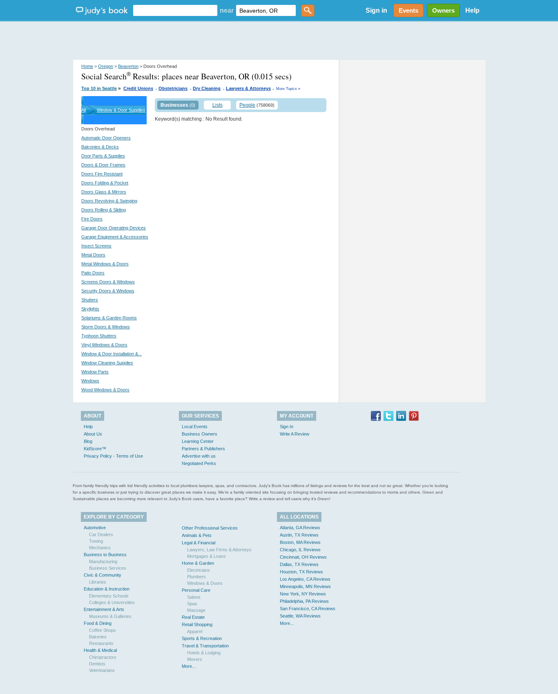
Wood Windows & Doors (105, 389)
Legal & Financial (198, 542)
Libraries (97, 581)
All (83, 110)
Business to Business (105, 554)
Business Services (107, 568)
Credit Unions (138, 88)
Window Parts (95, 371)
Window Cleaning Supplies (107, 362)
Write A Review (294, 433)
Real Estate (193, 617)
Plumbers (196, 576)
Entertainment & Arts (104, 609)
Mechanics (100, 547)
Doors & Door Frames (103, 164)
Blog (88, 441)
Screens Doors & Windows (108, 281)
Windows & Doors (205, 583)
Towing (96, 541)
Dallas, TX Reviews (299, 564)
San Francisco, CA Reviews (307, 608)
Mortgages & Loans (206, 556)
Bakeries (98, 636)
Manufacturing (103, 561)
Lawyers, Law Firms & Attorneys (219, 549)
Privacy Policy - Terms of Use (113, 456)
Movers (194, 659)
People (247, 105)
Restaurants (101, 643)
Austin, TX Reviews (299, 534)
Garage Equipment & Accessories (114, 236)
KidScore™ (95, 448)
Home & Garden (198, 563)
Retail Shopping (197, 624)
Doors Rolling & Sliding (103, 209)
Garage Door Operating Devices (113, 227)
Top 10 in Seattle (99, 88)
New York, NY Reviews (303, 593)
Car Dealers (101, 534)
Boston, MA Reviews (300, 542)
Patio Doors (93, 272)
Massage (196, 610)
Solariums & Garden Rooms (109, 317)
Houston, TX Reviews (301, 571)
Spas (192, 603)
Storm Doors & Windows (105, 326)
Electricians (198, 570)
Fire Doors (92, 218)
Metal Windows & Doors (105, 263)
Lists (217, 105)
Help (472, 10)
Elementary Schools (109, 595)
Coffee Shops (102, 630)
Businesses (174, 105)
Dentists (97, 663)
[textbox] (175, 10)
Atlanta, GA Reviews (300, 527)
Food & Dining (98, 623)
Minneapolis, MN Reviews (305, 586)
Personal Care (196, 590)
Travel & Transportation (205, 645)
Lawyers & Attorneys (248, 88)
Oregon (105, 66)
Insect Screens (96, 245)
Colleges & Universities (112, 602)
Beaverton (128, 66)
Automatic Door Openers (106, 137)
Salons (194, 597)
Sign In (286, 426)
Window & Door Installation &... (111, 353)
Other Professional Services (210, 528)
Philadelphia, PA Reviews (304, 601)
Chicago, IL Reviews (300, 549)
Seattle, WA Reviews (300, 615)
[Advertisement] (279, 40)
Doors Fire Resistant (102, 173)
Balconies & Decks (100, 146)
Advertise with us (199, 456)
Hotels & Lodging (204, 652)
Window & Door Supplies (121, 110)
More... (189, 666)
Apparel (194, 631)
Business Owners (199, 433)
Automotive (95, 527)
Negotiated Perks (199, 463)
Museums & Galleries (110, 616)
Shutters (89, 299)
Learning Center (198, 441)
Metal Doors (93, 254)
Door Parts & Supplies (103, 155)
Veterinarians (102, 670)
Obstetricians (172, 88)
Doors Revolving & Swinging (109, 200)
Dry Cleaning (207, 88)
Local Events (195, 426)
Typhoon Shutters (98, 335)
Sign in (376, 10)
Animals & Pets (197, 535)
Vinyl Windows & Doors (104, 344)
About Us (93, 433)
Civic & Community (102, 575)
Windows (90, 380)
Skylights (90, 308)
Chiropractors (102, 657)
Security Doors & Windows (107, 290)
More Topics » (288, 89)
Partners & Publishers (203, 448)
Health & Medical (100, 650)
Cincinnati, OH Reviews (303, 557)
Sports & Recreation (202, 638)
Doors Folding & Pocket (104, 182)
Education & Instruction (106, 588)
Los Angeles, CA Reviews (305, 579)
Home (87, 66)
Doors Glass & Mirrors (103, 191)
